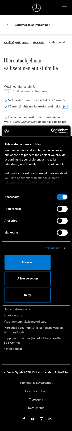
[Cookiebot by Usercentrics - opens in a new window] (51, 130)
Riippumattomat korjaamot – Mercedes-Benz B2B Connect (34, 340)
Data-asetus (36, 408)
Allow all (27, 262)
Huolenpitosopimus (17, 309)
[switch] (62, 209)
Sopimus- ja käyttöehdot (36, 383)
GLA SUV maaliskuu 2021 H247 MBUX (40, 42)
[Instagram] (41, 418)
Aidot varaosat (13, 315)
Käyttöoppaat (13, 349)
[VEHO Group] (36, 7)
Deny (27, 295)
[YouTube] (33, 418)
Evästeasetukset (36, 391)
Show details (51, 248)
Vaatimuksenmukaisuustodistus (25, 322)
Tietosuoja (36, 399)
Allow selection (27, 278)
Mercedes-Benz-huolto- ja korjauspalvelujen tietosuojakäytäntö (33, 330)
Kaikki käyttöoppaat (16, 42)
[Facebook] (24, 418)
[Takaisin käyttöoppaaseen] (9, 25)
